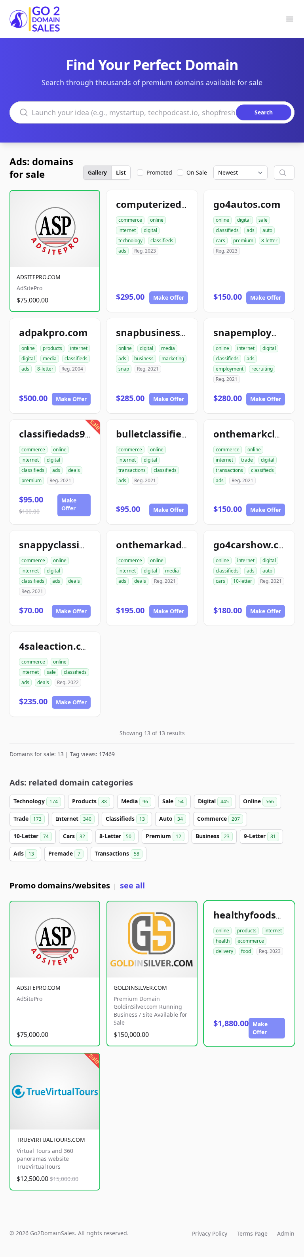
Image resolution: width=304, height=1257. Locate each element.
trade (247, 459)
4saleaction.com (57, 645)
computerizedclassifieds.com (184, 204)
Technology (35, 801)
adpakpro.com (53, 332)
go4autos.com (247, 204)
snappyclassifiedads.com (78, 544)
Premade (64, 853)
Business (213, 836)
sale (263, 220)
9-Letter (260, 836)
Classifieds (125, 818)
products (52, 348)
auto (267, 230)
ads (122, 250)
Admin (285, 1233)
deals (74, 470)
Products (89, 801)
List (121, 172)
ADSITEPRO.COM (39, 277)
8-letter (269, 240)
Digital (213, 801)
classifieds (161, 240)
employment (229, 368)
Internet (73, 818)
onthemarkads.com (162, 544)
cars (220, 240)
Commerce (218, 818)
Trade (27, 818)
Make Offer (168, 297)
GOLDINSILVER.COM (140, 987)
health (223, 941)
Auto (171, 818)
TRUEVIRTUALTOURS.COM (51, 1139)
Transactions (117, 853)
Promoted (159, 172)
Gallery (97, 172)
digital (150, 230)
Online (258, 801)
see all (132, 885)
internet (127, 230)
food (246, 951)
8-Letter (115, 836)
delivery (224, 951)
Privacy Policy (209, 1233)
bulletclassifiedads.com (171, 433)
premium (243, 240)
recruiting (262, 368)
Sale (173, 801)
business (144, 358)
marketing (173, 358)
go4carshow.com (253, 544)
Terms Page (252, 1233)
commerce (130, 220)
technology (130, 240)
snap (123, 368)
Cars (74, 836)
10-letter (242, 581)
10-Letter (31, 836)
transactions (132, 470)
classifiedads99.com (66, 433)
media (50, 358)
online (156, 220)
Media (134, 801)
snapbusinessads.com (168, 332)
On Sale (196, 172)
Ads (23, 853)
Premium (163, 836)
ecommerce (251, 941)
